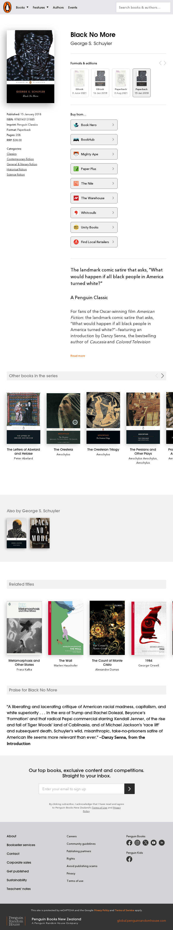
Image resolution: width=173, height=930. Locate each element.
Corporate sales (19, 862)
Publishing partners (79, 851)
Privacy (71, 873)
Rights (71, 858)
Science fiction (16, 174)
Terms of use (75, 881)
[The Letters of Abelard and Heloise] (23, 418)
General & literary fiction (22, 164)
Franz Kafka (24, 669)
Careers (72, 836)
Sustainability (17, 880)
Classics (11, 154)
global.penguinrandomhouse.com (141, 920)
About (11, 836)
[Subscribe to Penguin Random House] (129, 788)
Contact (13, 854)
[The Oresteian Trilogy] (103, 418)
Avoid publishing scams (82, 866)
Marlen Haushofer (66, 665)
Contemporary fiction (20, 159)
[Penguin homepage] (7, 7)
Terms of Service (124, 910)
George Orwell (148, 665)
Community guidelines (81, 844)
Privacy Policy (101, 910)
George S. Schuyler (91, 43)
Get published (18, 871)
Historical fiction (17, 169)
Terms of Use (99, 807)
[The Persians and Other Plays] (143, 418)
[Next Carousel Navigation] (162, 375)
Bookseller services (21, 845)
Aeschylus (63, 454)
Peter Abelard (23, 458)
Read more (78, 355)
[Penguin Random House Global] (19, 920)
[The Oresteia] (63, 418)
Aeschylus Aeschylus (143, 458)
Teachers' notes (19, 889)
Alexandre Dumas (107, 669)
